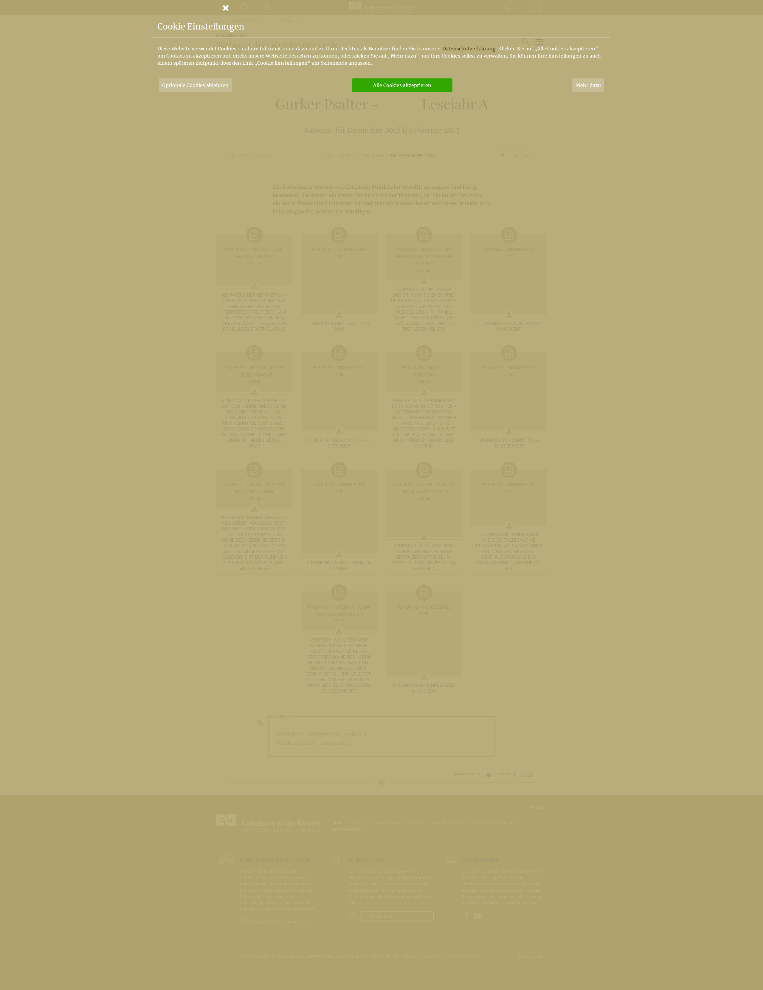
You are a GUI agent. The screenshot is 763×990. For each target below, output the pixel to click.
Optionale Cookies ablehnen (195, 85)
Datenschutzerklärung (469, 49)
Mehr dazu (588, 85)
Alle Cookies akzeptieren (402, 85)
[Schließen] (381, 8)
